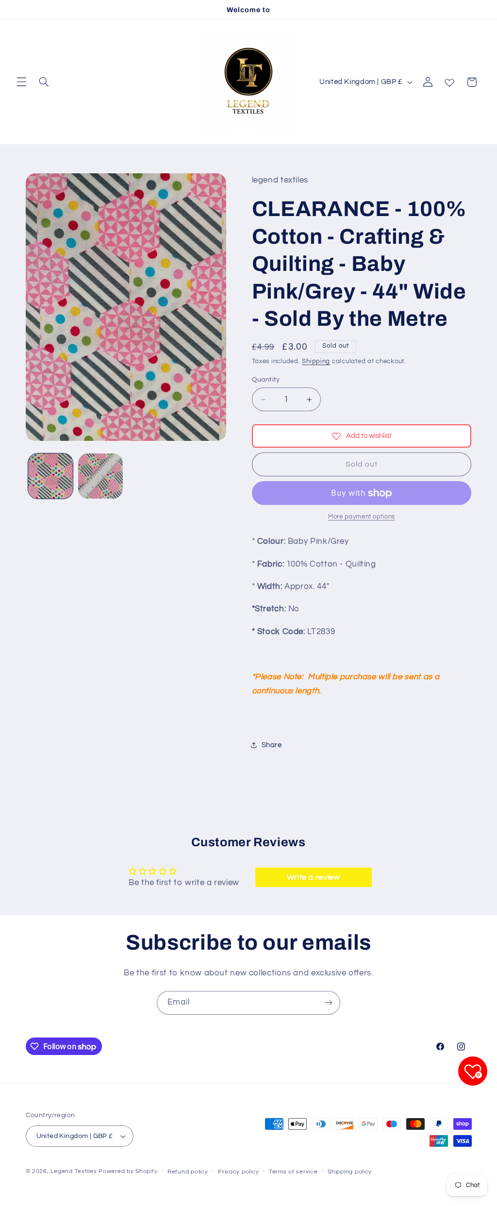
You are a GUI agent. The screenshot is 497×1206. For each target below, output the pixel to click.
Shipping (316, 361)
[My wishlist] (449, 80)
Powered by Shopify (128, 1171)
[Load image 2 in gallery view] (100, 475)
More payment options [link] (361, 517)
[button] (21, 82)
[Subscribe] (328, 1003)
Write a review (313, 877)
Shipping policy (350, 1171)
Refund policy (187, 1171)
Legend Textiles (73, 1171)
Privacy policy (238, 1171)
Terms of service (293, 1171)
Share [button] (272, 745)
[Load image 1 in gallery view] (50, 475)
